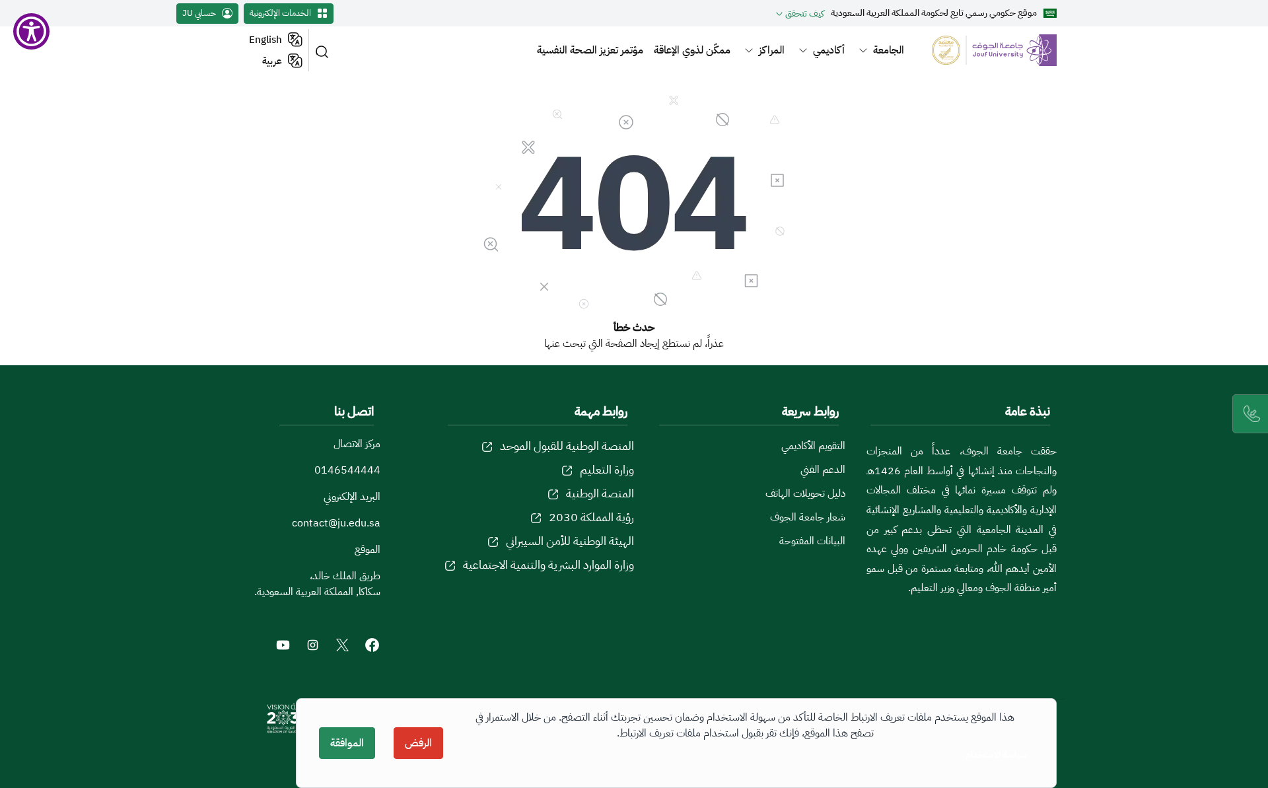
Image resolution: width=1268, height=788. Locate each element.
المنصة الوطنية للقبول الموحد (567, 445)
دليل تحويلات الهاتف (805, 493)
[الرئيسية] (986, 49)
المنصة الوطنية (600, 493)
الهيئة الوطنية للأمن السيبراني (570, 541)
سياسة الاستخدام (996, 755)
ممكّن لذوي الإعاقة (692, 50)
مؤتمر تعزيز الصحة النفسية (590, 50)
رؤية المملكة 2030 (591, 517)
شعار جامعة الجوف (807, 517)
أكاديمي (829, 50)
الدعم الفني (822, 470)
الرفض (418, 743)
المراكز (772, 50)
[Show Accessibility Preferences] (31, 31)
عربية (272, 61)
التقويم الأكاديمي (813, 446)
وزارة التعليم (607, 469)
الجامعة (888, 50)
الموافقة (347, 743)
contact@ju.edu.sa (336, 523)
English (265, 39)
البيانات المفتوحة (812, 541)
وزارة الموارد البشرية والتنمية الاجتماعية (548, 564)
